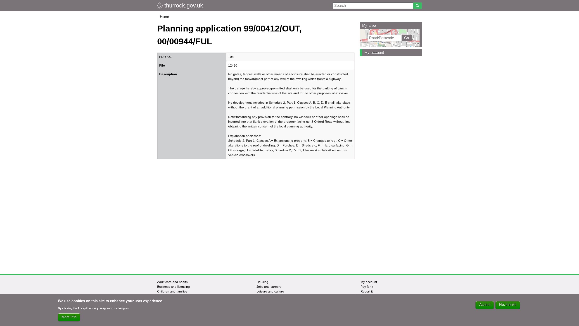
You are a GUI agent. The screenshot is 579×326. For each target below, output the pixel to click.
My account (374, 52)
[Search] (417, 5)
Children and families (172, 291)
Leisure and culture (270, 291)
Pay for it (367, 286)
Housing (262, 282)
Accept (484, 305)
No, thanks (507, 305)
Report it (367, 291)
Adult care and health (172, 282)
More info (69, 317)
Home (164, 17)
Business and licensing (173, 286)
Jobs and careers (268, 286)
